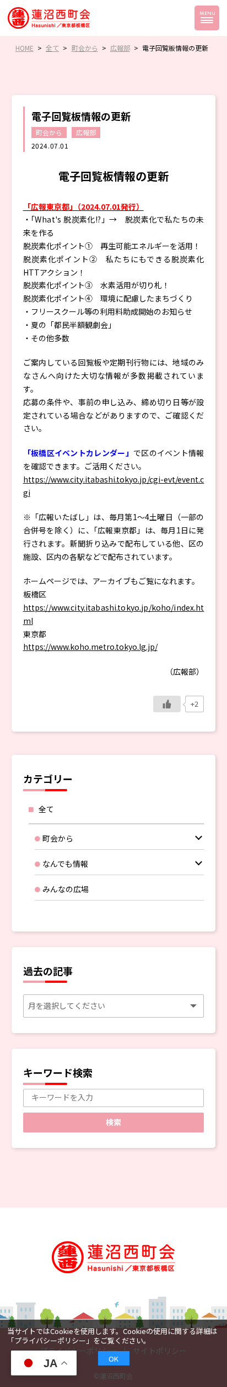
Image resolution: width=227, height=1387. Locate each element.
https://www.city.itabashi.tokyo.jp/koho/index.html (113, 614)
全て (46, 808)
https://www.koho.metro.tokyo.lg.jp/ (90, 646)
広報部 (86, 132)
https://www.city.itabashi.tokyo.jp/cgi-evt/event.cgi (113, 486)
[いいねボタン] (167, 704)
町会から (49, 132)
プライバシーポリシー (50, 1340)
